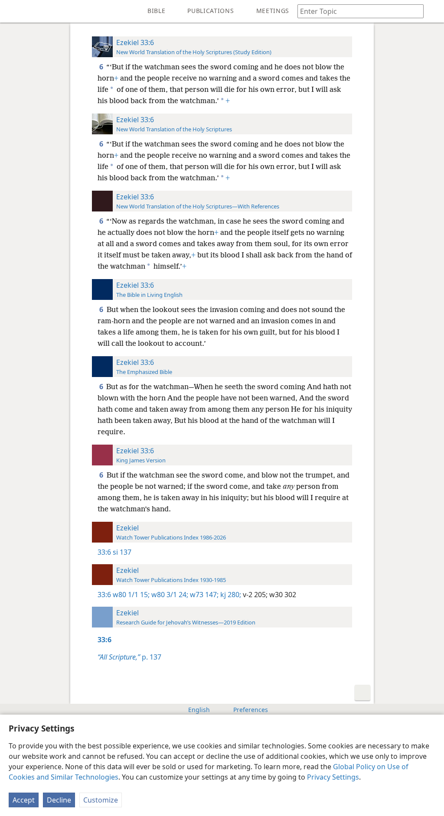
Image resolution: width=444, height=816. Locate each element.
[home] (13, 11)
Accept (24, 800)
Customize (100, 800)
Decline (59, 800)
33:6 (104, 552)
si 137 (122, 552)
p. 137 (129, 657)
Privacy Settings (333, 777)
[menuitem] (13, 11)
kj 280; (230, 594)
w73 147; (203, 594)
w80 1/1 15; (131, 594)
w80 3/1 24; (169, 594)
